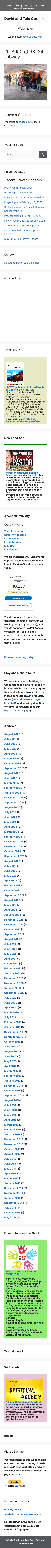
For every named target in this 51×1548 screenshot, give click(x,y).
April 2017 (10, 1066)
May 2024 (10, 822)
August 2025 (12, 773)
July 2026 (10, 739)
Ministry (9, 545)
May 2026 (10, 748)
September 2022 (14, 895)
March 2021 (11, 963)
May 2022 (10, 905)
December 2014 (13, 1188)
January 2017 (12, 1080)
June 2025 (10, 778)
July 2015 (10, 1158)
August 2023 (12, 861)
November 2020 (14, 983)
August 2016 (12, 1100)
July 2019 (10, 1017)
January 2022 (12, 914)
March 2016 (11, 1124)
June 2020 (10, 1002)
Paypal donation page (17, 710)
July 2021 (10, 944)
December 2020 (14, 978)
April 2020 (10, 1007)
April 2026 (10, 753)
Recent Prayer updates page (19, 5)
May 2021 (10, 953)
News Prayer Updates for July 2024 (24, 220)
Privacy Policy (12, 1509)
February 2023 (13, 885)
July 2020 (10, 997)
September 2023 (14, 856)
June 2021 (10, 949)
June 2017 (10, 1056)
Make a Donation (29, 8)
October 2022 (12, 890)
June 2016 (10, 1110)
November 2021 (13, 924)
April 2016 (10, 1119)
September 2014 (14, 1202)
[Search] (43, 154)
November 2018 (13, 1036)
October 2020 (12, 988)
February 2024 (13, 836)
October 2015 (12, 1149)
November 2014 (13, 1193)
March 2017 (11, 1071)
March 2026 (11, 758)
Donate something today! (19, 657)
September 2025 (14, 768)
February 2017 (12, 1075)
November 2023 (14, 846)
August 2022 (12, 900)
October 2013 (12, 1212)
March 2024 (11, 831)
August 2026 (12, 734)
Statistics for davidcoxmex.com (23, 1514)
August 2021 (12, 939)
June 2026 (10, 743)
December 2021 (13, 919)
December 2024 (14, 797)
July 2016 (10, 1105)
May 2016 (10, 1115)
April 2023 (10, 880)
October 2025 (12, 763)
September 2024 (14, 802)
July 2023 (10, 866)
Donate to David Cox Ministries (21, 262)
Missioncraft (12, 549)
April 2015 (10, 1173)
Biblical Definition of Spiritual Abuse (23, 1403)
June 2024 (10, 817)
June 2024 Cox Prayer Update (21, 225)
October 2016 (12, 1090)
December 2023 (13, 841)
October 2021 (12, 929)
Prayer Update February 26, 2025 (23, 202)
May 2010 (10, 1217)
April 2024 (10, 826)
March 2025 (11, 783)
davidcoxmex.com (32, 36)
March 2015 (11, 1178)
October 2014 (12, 1198)
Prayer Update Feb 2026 (18, 192)
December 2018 (13, 1032)
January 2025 (12, 792)
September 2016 (14, 1095)
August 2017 (12, 1051)
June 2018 (10, 1046)
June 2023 (10, 870)
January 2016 (12, 1134)
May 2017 (10, 1061)
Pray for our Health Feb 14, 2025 (22, 215)
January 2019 (12, 1027)
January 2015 (12, 1183)
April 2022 (10, 909)
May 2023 (10, 875)
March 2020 (11, 1012)
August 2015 (12, 1154)
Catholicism (11, 538)
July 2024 (10, 812)
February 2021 (12, 968)
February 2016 (12, 1129)
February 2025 (13, 787)
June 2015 (10, 1163)
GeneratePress (25, 1543)
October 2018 (12, 1041)
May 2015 (10, 1168)
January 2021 (12, 973)
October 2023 (12, 851)
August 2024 (12, 807)
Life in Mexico (12, 542)
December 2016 (13, 1085)
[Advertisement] (25, 310)
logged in (24, 121)
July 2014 (10, 1207)
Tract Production (14, 531)
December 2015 (13, 1139)
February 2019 (12, 1022)
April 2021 (10, 958)
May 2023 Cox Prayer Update (21, 238)
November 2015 (13, 1144)
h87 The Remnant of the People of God (23, 420)
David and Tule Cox (21, 18)
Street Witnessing (15, 534)
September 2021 (14, 934)
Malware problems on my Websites (24, 197)
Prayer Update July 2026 (18, 187)
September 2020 (14, 992)
